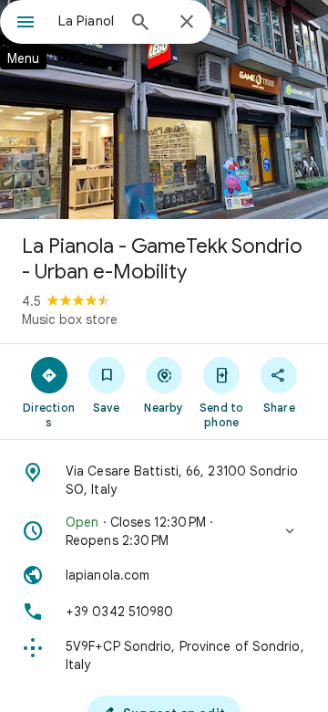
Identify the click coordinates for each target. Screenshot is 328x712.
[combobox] (86, 21)
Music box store (70, 319)
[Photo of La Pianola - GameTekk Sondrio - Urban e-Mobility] (164, 109)
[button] (164, 531)
